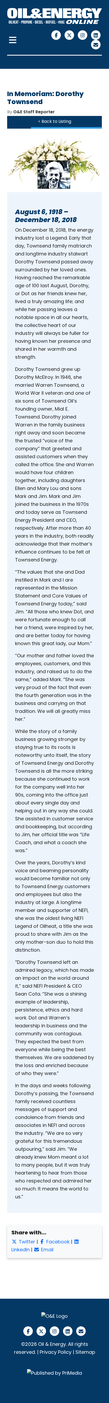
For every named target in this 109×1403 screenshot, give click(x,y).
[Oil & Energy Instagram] (83, 35)
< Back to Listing (54, 121)
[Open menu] (12, 40)
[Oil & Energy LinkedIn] (96, 35)
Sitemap (85, 1352)
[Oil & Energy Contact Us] (96, 44)
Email (46, 1249)
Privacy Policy (55, 1352)
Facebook (57, 1241)
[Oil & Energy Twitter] (70, 35)
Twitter (26, 1241)
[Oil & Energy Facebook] (56, 35)
